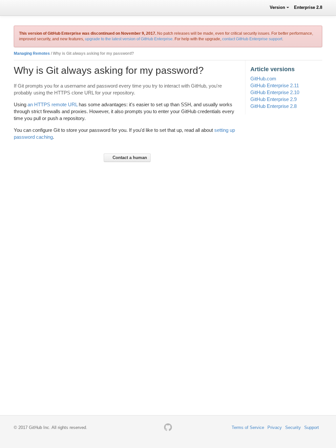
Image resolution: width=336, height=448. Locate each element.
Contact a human (129, 157)
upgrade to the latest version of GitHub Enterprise (129, 39)
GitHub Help (32, 7)
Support (311, 427)
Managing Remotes (32, 53)
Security (293, 427)
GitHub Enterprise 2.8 (273, 106)
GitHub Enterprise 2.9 (273, 99)
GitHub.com (263, 78)
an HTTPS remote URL (52, 104)
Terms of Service (248, 427)
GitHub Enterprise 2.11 (274, 85)
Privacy (274, 427)
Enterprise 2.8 (308, 7)
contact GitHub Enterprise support (252, 39)
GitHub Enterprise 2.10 (274, 92)
